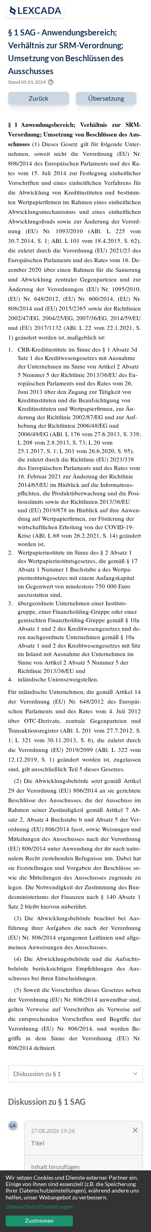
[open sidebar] (35, 10)
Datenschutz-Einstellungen (39, 1206)
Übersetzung (106, 98)
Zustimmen (39, 1220)
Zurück (38, 98)
